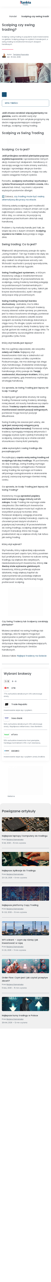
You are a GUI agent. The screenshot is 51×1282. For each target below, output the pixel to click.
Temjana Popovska (21, 54)
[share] (4, 94)
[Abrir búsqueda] (47, 3)
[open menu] (3, 3)
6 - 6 (14, 681)
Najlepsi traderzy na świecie (31, 655)
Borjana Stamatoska (15, 839)
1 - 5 (7, 681)
